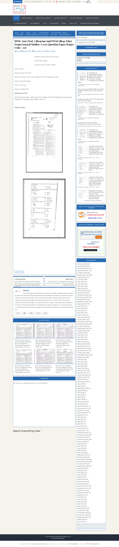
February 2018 (82, 402)
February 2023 (82, 317)
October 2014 (81, 490)
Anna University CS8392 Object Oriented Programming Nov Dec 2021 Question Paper (91, 90)
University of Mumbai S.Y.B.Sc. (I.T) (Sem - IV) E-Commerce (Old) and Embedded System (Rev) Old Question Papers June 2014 (96, 181)
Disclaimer (62, 1)
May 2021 (80, 364)
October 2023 (81, 299)
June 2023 (80, 308)
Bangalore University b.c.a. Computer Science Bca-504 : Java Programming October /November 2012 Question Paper (96, 194)
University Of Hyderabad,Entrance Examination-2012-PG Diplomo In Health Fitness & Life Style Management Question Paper (91, 77)
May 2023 (80, 310)
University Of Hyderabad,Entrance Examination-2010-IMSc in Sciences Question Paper (33, 2)
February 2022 (82, 344)
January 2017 (81, 430)
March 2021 (81, 368)
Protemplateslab (73, 544)
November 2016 (82, 435)
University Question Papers (38, 544)
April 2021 (80, 366)
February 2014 (82, 508)
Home (16, 18)
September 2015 (82, 466)
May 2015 (80, 475)
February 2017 (82, 428)
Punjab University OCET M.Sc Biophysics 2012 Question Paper (91, 100)
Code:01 (39, 51)
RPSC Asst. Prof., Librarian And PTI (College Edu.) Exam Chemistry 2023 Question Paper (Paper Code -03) (43, 368)
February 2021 (82, 370)
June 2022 (80, 335)
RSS (82, 233)
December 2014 (82, 486)
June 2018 (80, 393)
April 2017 (80, 424)
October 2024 (81, 273)
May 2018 (80, 395)
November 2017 (82, 408)
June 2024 (80, 282)
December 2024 (82, 268)
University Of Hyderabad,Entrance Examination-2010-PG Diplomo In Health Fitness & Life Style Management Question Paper (91, 134)
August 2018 (81, 390)
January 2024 (81, 293)
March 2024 (81, 288)
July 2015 (80, 470)
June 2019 (80, 384)
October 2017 (81, 410)
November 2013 (82, 515)
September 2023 (82, 302)
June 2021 (80, 362)
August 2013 (81, 519)
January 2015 (81, 484)
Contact (69, 1)
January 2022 (81, 346)
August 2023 (81, 304)
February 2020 (82, 377)
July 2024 (80, 279)
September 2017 (82, 413)
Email (100, 232)
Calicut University (76, 18)
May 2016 (80, 448)
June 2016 (80, 446)
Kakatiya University (92, 18)
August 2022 (81, 330)
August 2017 (81, 415)
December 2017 (82, 406)
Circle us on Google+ (91, 247)
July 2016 (80, 444)
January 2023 (81, 319)
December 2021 (82, 348)
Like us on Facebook (93, 243)
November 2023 (82, 297)
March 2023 (81, 315)
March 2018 (81, 399)
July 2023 (80, 306)
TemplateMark (95, 544)
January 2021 (81, 373)
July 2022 (80, 333)
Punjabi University (20, 23)
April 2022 (80, 339)
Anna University (26, 18)
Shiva (25, 290)
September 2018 (82, 388)
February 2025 (82, 264)
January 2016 (81, 457)
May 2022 (80, 337)
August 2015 (81, 468)
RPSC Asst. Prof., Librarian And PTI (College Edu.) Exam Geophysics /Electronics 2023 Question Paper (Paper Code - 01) (64, 369)
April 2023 (80, 313)
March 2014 (81, 506)
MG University (35, 23)
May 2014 (80, 501)
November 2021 (82, 350)
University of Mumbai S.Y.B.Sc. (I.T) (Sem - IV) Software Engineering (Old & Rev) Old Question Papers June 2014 (96, 166)
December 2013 (82, 513)
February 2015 (81, 481)
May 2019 (80, 386)
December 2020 (82, 375)
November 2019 (82, 382)
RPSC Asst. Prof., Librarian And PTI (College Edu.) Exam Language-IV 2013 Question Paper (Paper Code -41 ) (60, 283)
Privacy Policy (77, 1)
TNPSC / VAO (73, 23)
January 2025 (81, 266)
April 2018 (80, 397)
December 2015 (82, 459)
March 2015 (81, 479)
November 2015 (82, 462)
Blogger (61, 538)
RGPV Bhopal (54, 23)
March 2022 (81, 342)
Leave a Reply (51, 51)
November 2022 (82, 324)
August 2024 (81, 277)
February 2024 (82, 290)
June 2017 (80, 419)
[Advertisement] (24, 60)
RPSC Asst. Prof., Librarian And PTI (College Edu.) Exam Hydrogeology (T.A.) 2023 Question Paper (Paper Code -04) (43, 343)
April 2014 (80, 504)
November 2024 (82, 270)
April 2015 (80, 477)
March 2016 (81, 453)
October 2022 (81, 326)
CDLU (44, 23)
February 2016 (82, 455)
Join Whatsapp (82, 37)
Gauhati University (60, 18)
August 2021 (81, 357)
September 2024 (83, 275)
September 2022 (82, 328)
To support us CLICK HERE (86, 42)
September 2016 (82, 439)
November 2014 (82, 488)
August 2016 (81, 442)
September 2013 (82, 517)
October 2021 (81, 353)
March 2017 (81, 426)
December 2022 (82, 322)
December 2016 (82, 433)
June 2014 (80, 499)
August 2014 (81, 495)
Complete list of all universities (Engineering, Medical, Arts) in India (89, 123)
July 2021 (80, 359)
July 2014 (80, 497)
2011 (35, 51)
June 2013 (80, 521)
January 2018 (81, 404)
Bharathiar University (43, 18)
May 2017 (80, 421)
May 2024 (80, 284)
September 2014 (82, 493)
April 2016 (80, 450)
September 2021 (82, 355)
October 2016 (81, 437)
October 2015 (81, 464)
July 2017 (80, 417)
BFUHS (64, 23)
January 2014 (81, 510)
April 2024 (80, 286)
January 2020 (81, 379)
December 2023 (82, 295)
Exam (43, 51)
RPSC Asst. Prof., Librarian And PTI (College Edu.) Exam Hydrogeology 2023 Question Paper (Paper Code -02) (64, 343)
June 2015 (80, 473)
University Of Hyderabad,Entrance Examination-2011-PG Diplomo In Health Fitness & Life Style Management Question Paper (91, 111)
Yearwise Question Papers (89, 23)
